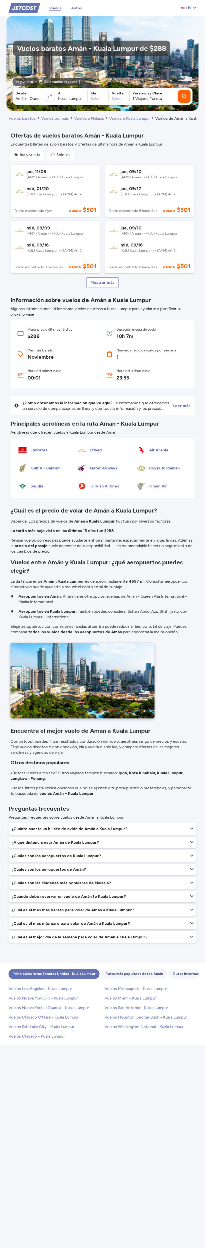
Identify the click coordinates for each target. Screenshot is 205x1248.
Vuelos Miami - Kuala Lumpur (130, 998)
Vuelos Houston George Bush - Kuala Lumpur (145, 1017)
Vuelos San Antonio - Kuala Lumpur (136, 1007)
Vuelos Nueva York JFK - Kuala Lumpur (43, 998)
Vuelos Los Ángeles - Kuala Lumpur (40, 988)
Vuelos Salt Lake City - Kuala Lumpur (41, 1026)
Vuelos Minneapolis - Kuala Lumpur (135, 988)
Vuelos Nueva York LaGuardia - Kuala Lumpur (48, 1007)
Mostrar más (102, 282)
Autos (76, 8)
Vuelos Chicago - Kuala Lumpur (36, 1036)
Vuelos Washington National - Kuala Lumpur (144, 1026)
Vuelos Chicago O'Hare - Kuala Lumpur (43, 1017)
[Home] (24, 7)
